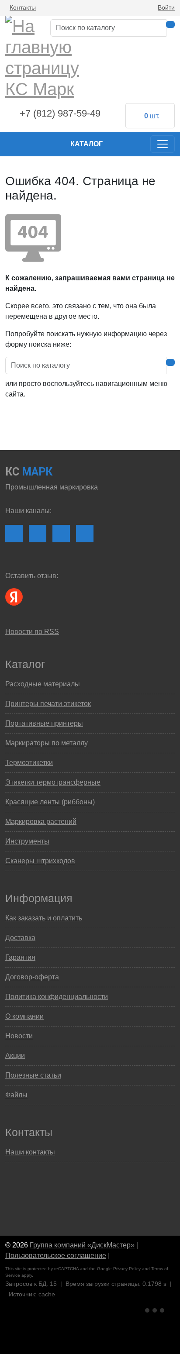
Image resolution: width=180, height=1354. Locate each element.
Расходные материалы (42, 684)
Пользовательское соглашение (55, 1255)
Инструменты (27, 841)
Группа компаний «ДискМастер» (82, 1245)
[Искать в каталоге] (170, 24)
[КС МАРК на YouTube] (37, 533)
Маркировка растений (40, 821)
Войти (166, 7)
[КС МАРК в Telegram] (61, 533)
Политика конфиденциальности (56, 996)
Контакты (23, 7)
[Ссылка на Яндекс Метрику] (155, 1309)
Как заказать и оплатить (43, 918)
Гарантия (20, 957)
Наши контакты (30, 1152)
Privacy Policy (127, 1268)
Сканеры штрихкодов (40, 861)
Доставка (20, 937)
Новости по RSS (32, 631)
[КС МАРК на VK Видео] (14, 533)
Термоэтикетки (29, 762)
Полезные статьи (33, 1075)
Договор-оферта (32, 977)
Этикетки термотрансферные (52, 782)
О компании (24, 1016)
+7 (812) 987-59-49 (60, 113)
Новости (19, 1036)
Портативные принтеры (44, 723)
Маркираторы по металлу (46, 743)
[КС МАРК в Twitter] (84, 533)
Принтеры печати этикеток (48, 703)
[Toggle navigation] (162, 144)
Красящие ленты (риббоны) (50, 802)
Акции (15, 1055)
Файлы (16, 1095)
